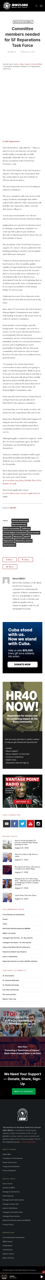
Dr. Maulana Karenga (11, 985)
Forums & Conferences (14, 757)
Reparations (8, 541)
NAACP (27, 537)
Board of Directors (10, 1162)
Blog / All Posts (8, 1258)
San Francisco (9, 545)
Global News (7, 1245)
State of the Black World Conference (16, 947)
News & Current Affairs (23, 22)
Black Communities (11, 529)
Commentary (7, 1250)
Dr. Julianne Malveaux (11, 980)
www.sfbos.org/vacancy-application (21, 493)
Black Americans (19, 524)
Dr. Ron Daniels (8, 976)
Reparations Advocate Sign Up (17, 763)
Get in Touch (7, 1184)
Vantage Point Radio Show (13, 1212)
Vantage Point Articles (11, 1216)
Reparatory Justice (24, 541)
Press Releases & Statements (13, 914)
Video (5, 924)
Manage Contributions (11, 1192)
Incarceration (33, 533)
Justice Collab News (10, 956)
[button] (41, 6)
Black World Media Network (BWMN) (16, 928)
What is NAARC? (12, 751)
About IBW (6, 1154)
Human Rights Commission (14, 533)
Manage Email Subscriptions (13, 1200)
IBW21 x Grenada (9, 933)
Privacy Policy (8, 1224)
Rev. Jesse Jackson (9, 994)
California (26, 529)
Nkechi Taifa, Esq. (9, 999)
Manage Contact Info (11, 1204)
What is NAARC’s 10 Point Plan (17, 754)
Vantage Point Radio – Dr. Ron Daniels (17, 942)
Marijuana (18, 537)
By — (12, 141)
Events (5, 919)
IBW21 (13, 52)
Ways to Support (23, 1091)
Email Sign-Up (8, 1196)
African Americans (20, 520)
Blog (21, 64)
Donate (9, 748)
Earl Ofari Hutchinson (11, 990)
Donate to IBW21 (9, 1188)
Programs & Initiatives (11, 1166)
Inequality (7, 537)
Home (15, 64)
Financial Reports (9, 1170)
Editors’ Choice (8, 1254)
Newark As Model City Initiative (15, 952)
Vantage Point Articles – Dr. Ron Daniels (18, 938)
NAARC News (11, 760)
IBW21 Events (7, 1241)
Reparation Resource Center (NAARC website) (20, 961)
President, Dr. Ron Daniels (12, 1158)
